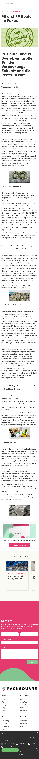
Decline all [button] (28, 750)
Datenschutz (24, 723)
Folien (4, 729)
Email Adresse (6, 639)
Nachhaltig (5, 721)
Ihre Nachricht (6, 648)
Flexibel (4, 723)
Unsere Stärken (25, 705)
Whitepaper (5, 705)
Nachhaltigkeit (24, 708)
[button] (19, 754)
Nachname (24, 631)
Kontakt (22, 726)
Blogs (3, 708)
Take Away (5, 726)
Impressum (23, 721)
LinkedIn (4, 710)
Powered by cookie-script (19, 757)
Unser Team (24, 702)
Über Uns (23, 699)
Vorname (4, 631)
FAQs (3, 702)
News (3, 699)
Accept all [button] (10, 750)
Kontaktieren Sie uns (19, 545)
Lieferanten (23, 710)
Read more (8, 740)
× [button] (37, 732)
